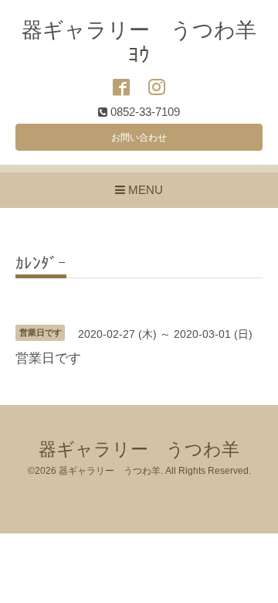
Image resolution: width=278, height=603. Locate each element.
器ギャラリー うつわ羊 (139, 449)
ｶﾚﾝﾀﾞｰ (40, 263)
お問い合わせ (139, 137)
